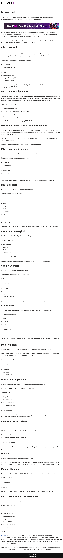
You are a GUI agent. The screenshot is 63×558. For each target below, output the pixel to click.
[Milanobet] (9, 3)
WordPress (33, 554)
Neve (28, 554)
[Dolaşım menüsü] (60, 3)
